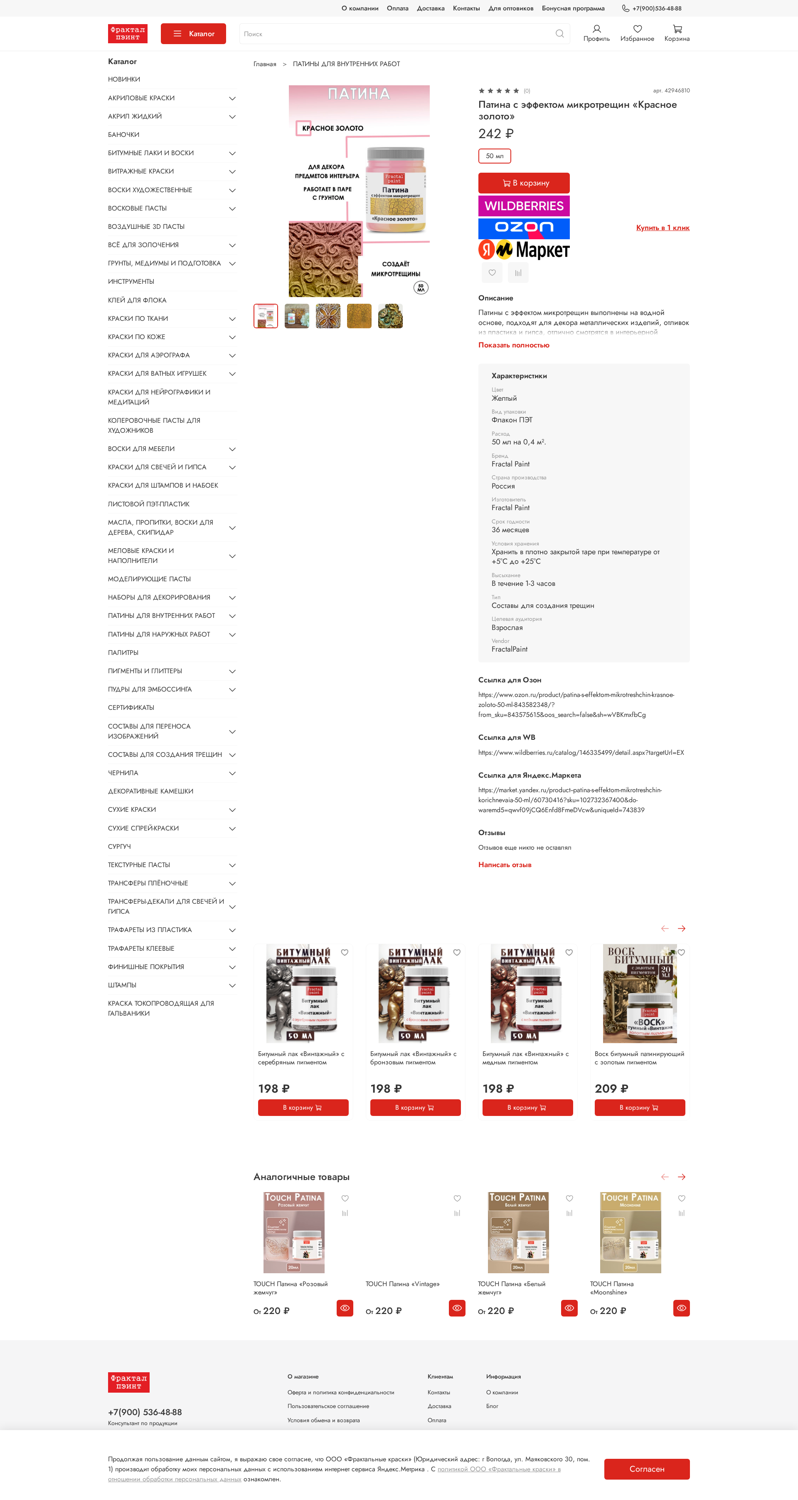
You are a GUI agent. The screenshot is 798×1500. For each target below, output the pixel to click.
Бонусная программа (573, 8)
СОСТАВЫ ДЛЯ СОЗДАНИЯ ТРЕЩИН (165, 754)
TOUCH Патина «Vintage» (403, 1284)
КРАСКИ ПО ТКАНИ (138, 318)
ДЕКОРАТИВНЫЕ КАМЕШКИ (150, 791)
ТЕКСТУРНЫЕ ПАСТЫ (139, 865)
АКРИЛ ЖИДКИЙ (135, 116)
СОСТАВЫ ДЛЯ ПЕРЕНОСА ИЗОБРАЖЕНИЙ (149, 731)
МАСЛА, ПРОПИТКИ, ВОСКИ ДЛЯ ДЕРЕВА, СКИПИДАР (160, 527)
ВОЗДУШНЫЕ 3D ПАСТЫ (146, 226)
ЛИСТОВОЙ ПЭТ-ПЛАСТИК (149, 504)
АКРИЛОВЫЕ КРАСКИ (141, 98)
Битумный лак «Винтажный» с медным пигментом (526, 1058)
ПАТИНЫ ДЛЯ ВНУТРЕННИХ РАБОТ (346, 64)
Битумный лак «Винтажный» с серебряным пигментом (301, 1058)
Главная (265, 64)
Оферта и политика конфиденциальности (341, 1392)
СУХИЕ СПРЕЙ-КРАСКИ (143, 828)
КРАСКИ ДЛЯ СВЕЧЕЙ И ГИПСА (157, 467)
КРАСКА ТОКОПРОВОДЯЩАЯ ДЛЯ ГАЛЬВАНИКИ (161, 1008)
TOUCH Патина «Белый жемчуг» (512, 1288)
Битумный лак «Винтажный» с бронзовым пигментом (413, 1058)
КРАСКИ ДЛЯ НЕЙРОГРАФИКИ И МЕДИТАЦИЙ (159, 397)
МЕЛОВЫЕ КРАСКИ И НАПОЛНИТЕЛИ (141, 555)
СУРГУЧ (119, 846)
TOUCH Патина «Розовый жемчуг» (291, 1288)
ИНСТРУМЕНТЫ (131, 281)
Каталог (201, 33)
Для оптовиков (511, 8)
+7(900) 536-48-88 (145, 1412)
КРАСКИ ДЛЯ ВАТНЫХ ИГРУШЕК (157, 373)
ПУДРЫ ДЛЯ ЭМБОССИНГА (150, 689)
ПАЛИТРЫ (123, 652)
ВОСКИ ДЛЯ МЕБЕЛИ (141, 449)
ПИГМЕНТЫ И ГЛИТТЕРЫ (145, 671)
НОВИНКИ (124, 79)
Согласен (647, 1469)
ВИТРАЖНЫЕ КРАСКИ (141, 171)
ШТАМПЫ (122, 985)
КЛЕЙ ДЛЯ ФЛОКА (137, 300)
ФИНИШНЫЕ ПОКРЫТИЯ (146, 967)
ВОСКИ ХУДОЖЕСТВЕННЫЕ (150, 190)
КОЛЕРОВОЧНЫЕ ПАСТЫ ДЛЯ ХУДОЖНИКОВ (154, 425)
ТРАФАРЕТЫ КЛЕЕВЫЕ (141, 948)
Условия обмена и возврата (324, 1420)
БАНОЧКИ (123, 134)
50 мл (495, 156)
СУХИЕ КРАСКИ (132, 809)
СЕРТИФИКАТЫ (131, 707)
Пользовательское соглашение (328, 1406)
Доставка (431, 8)
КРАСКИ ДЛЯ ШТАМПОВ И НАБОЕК (163, 485)
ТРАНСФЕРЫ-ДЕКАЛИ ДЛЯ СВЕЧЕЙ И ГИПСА (166, 906)
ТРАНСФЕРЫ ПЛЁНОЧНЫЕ (148, 883)
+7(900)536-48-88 (657, 8)
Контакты (466, 8)
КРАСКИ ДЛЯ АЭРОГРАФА (149, 355)
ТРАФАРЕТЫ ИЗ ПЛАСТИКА (150, 930)
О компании (360, 8)
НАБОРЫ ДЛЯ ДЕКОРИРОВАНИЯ (159, 597)
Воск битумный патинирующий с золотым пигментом (640, 1058)
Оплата (398, 8)
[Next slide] (452, 191)
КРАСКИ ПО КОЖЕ (136, 337)
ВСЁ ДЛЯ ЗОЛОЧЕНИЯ (143, 245)
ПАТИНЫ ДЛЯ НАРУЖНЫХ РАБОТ (159, 634)
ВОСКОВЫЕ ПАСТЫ (137, 208)
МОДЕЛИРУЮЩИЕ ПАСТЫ (149, 579)
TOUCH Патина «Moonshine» (612, 1288)
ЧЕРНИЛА (123, 773)
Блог (492, 1406)
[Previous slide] (267, 191)
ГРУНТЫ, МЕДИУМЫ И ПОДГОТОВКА (164, 263)
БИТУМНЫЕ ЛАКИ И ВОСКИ (151, 153)
